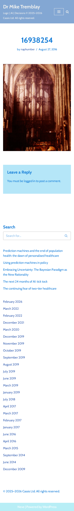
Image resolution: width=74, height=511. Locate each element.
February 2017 (12, 420)
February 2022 (12, 315)
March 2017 (10, 413)
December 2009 (14, 469)
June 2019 (9, 378)
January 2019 (11, 392)
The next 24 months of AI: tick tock (25, 281)
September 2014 (14, 455)
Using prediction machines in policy (25, 263)
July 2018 (9, 399)
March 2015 (10, 448)
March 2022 (11, 308)
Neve (20, 507)
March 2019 (10, 385)
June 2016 (9, 434)
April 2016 (9, 441)
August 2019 (11, 364)
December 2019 (13, 336)
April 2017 (9, 406)
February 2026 (12, 302)
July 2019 (9, 371)
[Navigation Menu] (59, 11)
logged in (29, 181)
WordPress (50, 507)
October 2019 (12, 350)
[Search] (67, 11)
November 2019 (13, 343)
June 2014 (9, 462)
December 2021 (13, 322)
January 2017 (11, 427)
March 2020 (11, 329)
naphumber (28, 49)
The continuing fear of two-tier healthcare (30, 288)
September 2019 (14, 357)
